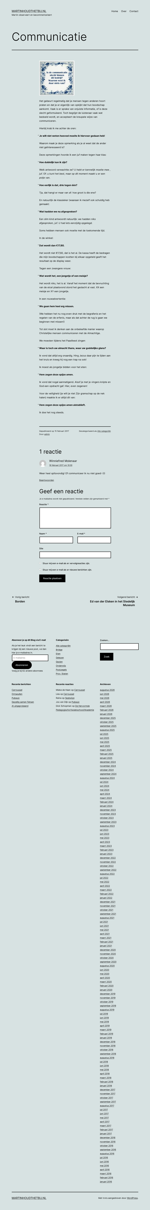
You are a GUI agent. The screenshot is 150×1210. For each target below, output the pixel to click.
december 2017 (107, 1089)
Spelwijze (69, 698)
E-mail (81, 533)
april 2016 (105, 1169)
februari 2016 (106, 1177)
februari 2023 (106, 850)
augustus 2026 (107, 690)
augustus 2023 (107, 826)
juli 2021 (104, 922)
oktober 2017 (106, 1097)
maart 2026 (106, 706)
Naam (43, 533)
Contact (133, 11)
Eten (58, 653)
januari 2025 (106, 758)
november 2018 (107, 1045)
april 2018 (105, 1073)
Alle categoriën (104, 431)
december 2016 (107, 1137)
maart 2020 (106, 982)
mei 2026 (104, 698)
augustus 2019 (107, 1009)
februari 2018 (106, 1081)
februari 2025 (106, 754)
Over (123, 11)
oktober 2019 (106, 1002)
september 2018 (108, 1054)
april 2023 (105, 842)
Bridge (59, 649)
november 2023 (108, 814)
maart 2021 (105, 938)
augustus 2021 (107, 918)
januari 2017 (106, 1133)
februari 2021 (106, 942)
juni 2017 (104, 1113)
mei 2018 (104, 1069)
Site (41, 548)
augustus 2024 (107, 778)
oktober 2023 (107, 818)
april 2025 (105, 746)
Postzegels (61, 669)
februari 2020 (106, 985)
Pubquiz (16, 698)
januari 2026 (106, 714)
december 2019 (107, 994)
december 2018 (107, 1041)
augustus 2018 (107, 1057)
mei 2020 (104, 974)
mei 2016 (104, 1165)
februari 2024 (107, 802)
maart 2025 (106, 750)
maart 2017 (105, 1125)
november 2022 (108, 862)
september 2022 (108, 870)
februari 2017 (106, 1129)
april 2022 (105, 886)
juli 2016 (104, 1157)
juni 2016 (104, 1161)
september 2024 (108, 774)
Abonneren (21, 665)
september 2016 (108, 1149)
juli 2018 (104, 1061)
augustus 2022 (107, 874)
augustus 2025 (107, 730)
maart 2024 (106, 798)
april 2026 (105, 702)
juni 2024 (104, 786)
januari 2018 (106, 1085)
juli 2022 (104, 878)
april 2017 (104, 1121)
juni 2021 (104, 926)
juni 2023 (104, 834)
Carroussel (17, 690)
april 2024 (105, 794)
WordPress (132, 1198)
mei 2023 (104, 838)
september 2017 (108, 1101)
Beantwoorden (46, 480)
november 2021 (107, 906)
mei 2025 (104, 742)
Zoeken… (104, 640)
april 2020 (105, 978)
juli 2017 (104, 1109)
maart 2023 (106, 846)
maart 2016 (105, 1173)
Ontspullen (17, 694)
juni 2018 (104, 1065)
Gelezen (60, 657)
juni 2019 (104, 1018)
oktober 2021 (106, 910)
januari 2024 (106, 806)
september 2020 (108, 962)
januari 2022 (106, 898)
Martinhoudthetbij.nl (29, 11)
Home (114, 11)
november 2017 (107, 1093)
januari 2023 (106, 854)
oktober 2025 (107, 722)
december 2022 (108, 858)
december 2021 (107, 902)
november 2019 (107, 998)
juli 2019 (104, 1014)
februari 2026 (106, 710)
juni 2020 (104, 970)
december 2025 (108, 718)
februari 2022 (106, 894)
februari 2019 (106, 1034)
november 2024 (108, 766)
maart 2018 (105, 1077)
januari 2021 (106, 946)
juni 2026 (104, 694)
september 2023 (108, 822)
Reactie (44, 504)
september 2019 (108, 1005)
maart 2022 (106, 890)
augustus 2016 (107, 1153)
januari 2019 (106, 1038)
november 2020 (108, 954)
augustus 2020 (107, 965)
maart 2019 (105, 1029)
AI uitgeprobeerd (20, 706)
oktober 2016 (106, 1145)
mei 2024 (104, 790)
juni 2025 (104, 738)
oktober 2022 (107, 866)
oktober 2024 (107, 770)
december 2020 (108, 950)
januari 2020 (106, 990)
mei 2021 (104, 930)
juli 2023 (104, 830)
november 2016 (107, 1141)
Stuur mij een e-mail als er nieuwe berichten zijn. (67, 570)
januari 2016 (106, 1181)
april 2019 (105, 1025)
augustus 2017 (107, 1105)
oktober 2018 (106, 1049)
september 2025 (108, 726)
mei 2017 (104, 1117)
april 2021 (105, 934)
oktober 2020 (107, 958)
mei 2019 (104, 1021)
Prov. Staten (62, 673)
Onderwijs (61, 666)
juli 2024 (104, 782)
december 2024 (108, 762)
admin (47, 434)
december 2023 (108, 810)
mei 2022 (104, 882)
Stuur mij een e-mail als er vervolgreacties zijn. (66, 563)
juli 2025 (104, 734)
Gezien (59, 662)
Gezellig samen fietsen (23, 702)
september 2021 (108, 914)
